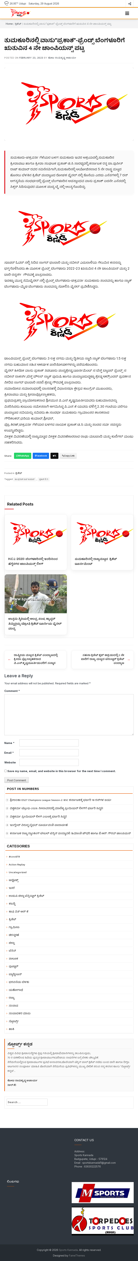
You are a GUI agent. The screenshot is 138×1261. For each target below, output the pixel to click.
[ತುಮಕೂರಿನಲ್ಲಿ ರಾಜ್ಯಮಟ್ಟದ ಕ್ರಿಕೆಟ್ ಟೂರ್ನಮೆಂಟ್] (102, 534)
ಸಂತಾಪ (13, 1006)
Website (10, 762)
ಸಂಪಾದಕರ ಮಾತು (20, 1013)
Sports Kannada (68, 1249)
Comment (12, 691)
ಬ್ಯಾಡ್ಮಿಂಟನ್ (15, 974)
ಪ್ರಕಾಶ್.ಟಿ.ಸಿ (43, 479)
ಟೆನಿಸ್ (12, 951)
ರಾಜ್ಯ (11, 998)
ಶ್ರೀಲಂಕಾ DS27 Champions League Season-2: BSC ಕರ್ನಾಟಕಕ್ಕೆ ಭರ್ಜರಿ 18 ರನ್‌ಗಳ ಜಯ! (60, 800)
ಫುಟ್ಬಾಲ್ (13, 966)
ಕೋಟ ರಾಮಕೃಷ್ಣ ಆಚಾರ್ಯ (62, 57)
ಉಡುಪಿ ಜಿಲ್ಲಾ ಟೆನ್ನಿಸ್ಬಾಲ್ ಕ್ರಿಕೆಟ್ (26, 896)
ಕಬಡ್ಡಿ (12, 904)
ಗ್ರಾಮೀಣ (14, 927)
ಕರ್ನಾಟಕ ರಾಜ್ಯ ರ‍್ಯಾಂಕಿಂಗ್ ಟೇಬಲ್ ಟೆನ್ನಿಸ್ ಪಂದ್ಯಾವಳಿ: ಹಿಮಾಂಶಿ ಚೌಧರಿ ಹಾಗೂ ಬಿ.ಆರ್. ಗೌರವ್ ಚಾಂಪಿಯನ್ (70, 834)
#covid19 (14, 857)
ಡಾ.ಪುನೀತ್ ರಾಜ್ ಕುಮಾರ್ (24, 479)
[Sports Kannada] (19, 12)
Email (9, 752)
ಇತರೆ (12, 888)
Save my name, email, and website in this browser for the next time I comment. (61, 771)
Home (9, 23)
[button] (127, 13)
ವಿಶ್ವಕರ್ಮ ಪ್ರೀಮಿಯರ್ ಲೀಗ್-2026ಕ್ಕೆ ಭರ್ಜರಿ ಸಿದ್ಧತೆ (38, 817)
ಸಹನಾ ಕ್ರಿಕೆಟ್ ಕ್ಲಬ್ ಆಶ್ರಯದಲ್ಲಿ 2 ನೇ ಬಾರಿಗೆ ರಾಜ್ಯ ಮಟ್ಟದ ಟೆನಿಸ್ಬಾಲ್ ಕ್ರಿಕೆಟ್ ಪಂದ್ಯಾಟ (102, 659)
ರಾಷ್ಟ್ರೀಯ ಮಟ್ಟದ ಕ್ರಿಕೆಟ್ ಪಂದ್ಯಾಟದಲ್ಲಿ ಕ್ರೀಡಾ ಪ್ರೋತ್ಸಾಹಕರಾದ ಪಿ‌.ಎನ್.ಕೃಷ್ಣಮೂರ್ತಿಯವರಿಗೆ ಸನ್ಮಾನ (36, 659)
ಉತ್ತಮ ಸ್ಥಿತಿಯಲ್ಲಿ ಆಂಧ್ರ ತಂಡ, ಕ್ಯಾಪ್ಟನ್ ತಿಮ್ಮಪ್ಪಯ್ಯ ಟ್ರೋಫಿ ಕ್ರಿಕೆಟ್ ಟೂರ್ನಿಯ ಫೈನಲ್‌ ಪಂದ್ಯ (35, 623)
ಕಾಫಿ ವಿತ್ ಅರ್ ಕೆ (18, 912)
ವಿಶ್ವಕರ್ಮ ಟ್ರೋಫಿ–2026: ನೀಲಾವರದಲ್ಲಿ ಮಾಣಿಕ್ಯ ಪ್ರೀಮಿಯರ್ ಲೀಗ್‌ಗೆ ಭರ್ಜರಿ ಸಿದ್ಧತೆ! (56, 809)
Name (9, 743)
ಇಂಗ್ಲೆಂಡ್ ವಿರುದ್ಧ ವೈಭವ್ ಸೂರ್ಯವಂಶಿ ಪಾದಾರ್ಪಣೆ (39, 825)
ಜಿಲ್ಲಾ (12, 943)
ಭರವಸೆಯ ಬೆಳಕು (19, 982)
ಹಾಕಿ (11, 1029)
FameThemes (77, 1255)
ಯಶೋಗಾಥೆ (16, 990)
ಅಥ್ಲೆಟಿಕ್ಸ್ (13, 880)
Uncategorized (18, 872)
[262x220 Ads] (103, 1190)
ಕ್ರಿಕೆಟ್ (18, 23)
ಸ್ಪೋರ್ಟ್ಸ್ (14, 1021)
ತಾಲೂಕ (13, 959)
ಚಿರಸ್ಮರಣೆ (14, 935)
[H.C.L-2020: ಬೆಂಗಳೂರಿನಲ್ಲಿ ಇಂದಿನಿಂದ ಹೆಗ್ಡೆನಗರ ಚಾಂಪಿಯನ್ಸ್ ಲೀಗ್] (36, 534)
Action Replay (17, 865)
